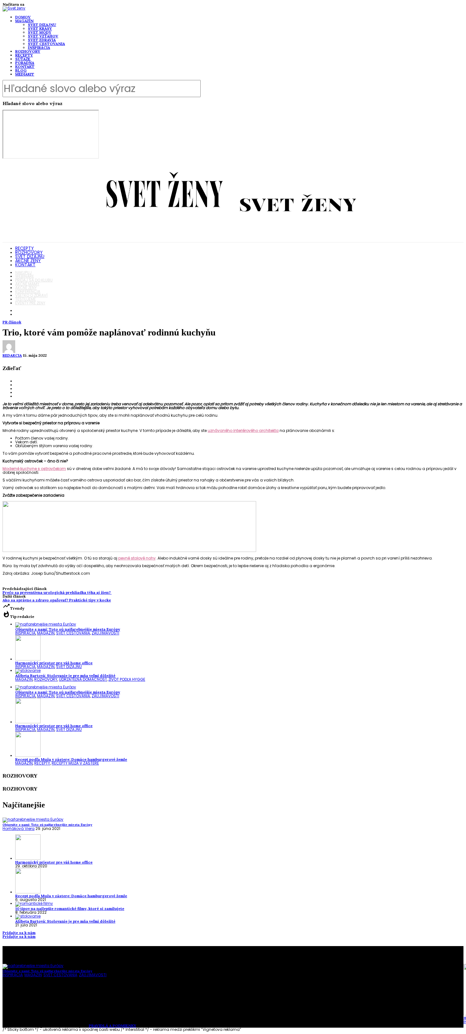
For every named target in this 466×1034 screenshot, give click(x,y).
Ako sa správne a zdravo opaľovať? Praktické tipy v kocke (57, 600)
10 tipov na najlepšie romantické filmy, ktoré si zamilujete (69, 908)
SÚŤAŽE (22, 58)
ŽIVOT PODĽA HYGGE (126, 679)
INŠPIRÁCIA (39, 47)
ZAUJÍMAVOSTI (105, 633)
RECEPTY (24, 55)
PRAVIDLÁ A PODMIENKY (112, 1025)
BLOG (21, 70)
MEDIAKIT (24, 74)
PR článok (12, 322)
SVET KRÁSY (40, 28)
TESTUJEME (25, 299)
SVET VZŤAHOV (43, 36)
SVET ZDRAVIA (42, 39)
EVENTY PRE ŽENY (30, 303)
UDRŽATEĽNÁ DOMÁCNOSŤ (83, 679)
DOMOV (23, 17)
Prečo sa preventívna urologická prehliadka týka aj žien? (57, 592)
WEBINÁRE (24, 276)
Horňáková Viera (19, 828)
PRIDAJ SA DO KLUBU (34, 280)
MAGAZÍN (24, 20)
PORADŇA (24, 62)
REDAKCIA (12, 355)
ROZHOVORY (27, 51)
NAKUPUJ (23, 272)
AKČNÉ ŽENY (28, 260)
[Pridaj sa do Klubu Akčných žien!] (129, 550)
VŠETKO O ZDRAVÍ (31, 295)
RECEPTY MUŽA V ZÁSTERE (75, 763)
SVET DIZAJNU (42, 24)
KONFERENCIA (27, 291)
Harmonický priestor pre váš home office (54, 662)
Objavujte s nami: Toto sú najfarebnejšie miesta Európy (67, 629)
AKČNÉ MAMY (27, 284)
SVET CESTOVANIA (46, 43)
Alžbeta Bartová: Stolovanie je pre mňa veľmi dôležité (65, 675)
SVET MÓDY (39, 32)
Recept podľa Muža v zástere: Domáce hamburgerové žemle (71, 759)
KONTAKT (25, 66)
